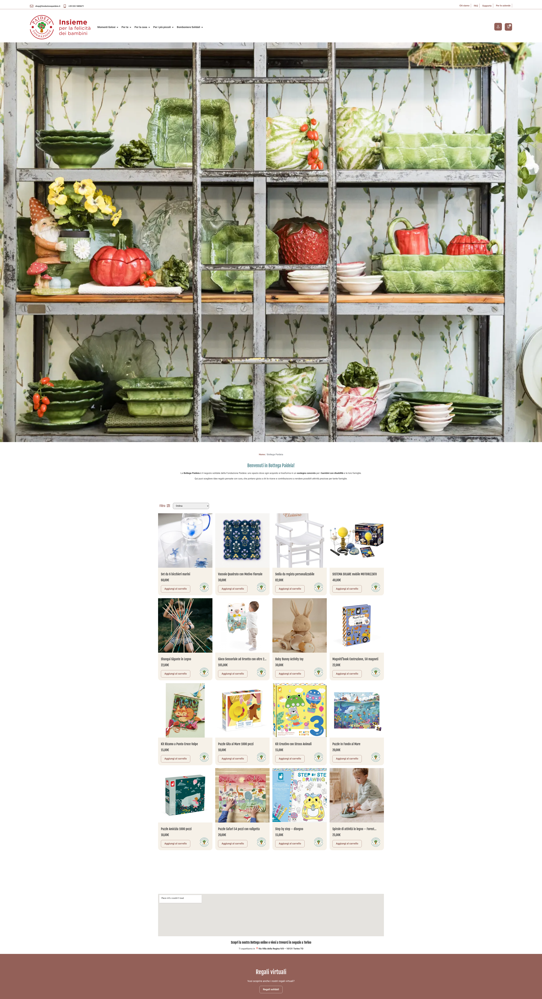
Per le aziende (503, 5)
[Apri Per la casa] (149, 27)
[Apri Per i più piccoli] (172, 27)
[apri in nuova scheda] (31, 6)
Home (262, 454)
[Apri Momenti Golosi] (117, 27)
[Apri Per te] (130, 27)
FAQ (476, 5)
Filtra (162, 506)
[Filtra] (168, 505)
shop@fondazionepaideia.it (47, 6)
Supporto (487, 5)
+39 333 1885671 (76, 6)
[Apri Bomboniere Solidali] (202, 27)
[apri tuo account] (498, 27)
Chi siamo (464, 5)
